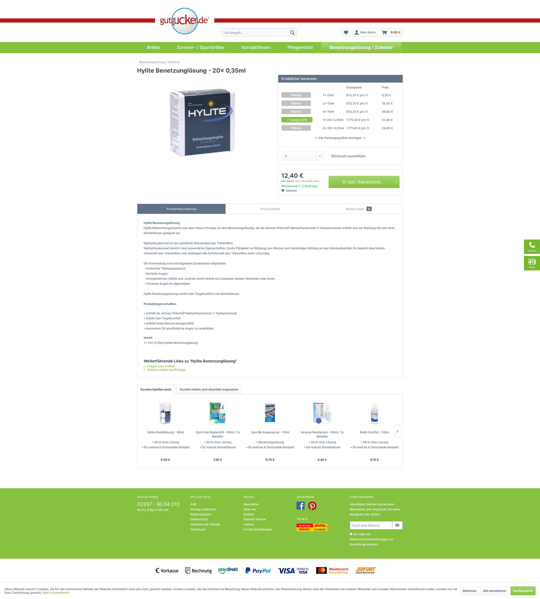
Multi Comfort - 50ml (374, 432)
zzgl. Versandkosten (307, 181)
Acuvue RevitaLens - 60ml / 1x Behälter (322, 434)
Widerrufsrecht (200, 514)
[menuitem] (259, 32)
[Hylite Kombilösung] (166, 413)
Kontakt (248, 514)
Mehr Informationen (55, 592)
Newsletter (251, 504)
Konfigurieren (523, 590)
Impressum (198, 529)
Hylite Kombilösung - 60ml (165, 432)
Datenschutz (199, 519)
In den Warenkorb (361, 182)
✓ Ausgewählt (297, 120)
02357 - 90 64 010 (158, 504)
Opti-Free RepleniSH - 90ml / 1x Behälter (218, 434)
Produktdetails (270, 209)
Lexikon (248, 524)
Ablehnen (470, 590)
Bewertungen (358, 209)
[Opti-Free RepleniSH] (218, 413)
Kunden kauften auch (155, 389)
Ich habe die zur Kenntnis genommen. (371, 539)
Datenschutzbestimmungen (369, 539)
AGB (193, 504)
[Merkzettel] (346, 32)
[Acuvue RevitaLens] (322, 413)
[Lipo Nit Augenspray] (270, 413)
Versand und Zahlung (205, 524)
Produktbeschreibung (181, 209)
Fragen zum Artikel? (161, 366)
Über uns (249, 509)
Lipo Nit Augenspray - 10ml (270, 432)
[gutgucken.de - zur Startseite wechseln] (184, 21)
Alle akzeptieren (494, 590)
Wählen (296, 95)
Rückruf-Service (254, 519)
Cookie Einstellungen (257, 529)
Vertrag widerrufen (203, 509)
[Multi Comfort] (374, 413)
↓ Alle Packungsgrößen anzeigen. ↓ (340, 138)
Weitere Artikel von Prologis (166, 369)
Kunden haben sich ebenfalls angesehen (209, 389)
